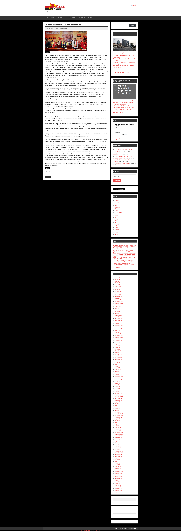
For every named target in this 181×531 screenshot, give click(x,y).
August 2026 (118, 277)
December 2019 (119, 323)
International (118, 214)
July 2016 (117, 383)
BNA (134, 246)
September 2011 (119, 475)
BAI (132, 245)
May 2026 (117, 282)
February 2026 (118, 288)
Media (116, 219)
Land (116, 217)
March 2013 (118, 446)
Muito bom (118, 125)
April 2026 (117, 284)
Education (117, 207)
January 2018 (118, 354)
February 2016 (118, 391)
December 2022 (119, 301)
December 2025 (119, 291)
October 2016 (118, 378)
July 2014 (117, 420)
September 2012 (119, 456)
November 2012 (119, 452)
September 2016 (119, 379)
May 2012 (117, 463)
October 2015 (118, 398)
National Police (122, 262)
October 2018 (118, 339)
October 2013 (118, 435)
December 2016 (119, 374)
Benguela (131, 246)
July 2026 (117, 279)
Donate (90, 18)
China (126, 247)
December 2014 (119, 413)
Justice (116, 215)
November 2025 (119, 293)
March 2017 (118, 369)
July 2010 (117, 480)
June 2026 (117, 281)
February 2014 (118, 429)
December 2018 (119, 335)
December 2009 (119, 488)
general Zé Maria (122, 251)
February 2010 (118, 486)
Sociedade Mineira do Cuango (118, 266)
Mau (116, 130)
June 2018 (117, 345)
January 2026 (118, 289)
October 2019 (118, 327)
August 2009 (118, 492)
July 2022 (117, 308)
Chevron (122, 247)
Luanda (132, 258)
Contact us (60, 18)
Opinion (47, 176)
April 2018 (117, 349)
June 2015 (117, 405)
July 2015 (117, 403)
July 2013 (117, 441)
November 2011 (119, 473)
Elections (117, 208)
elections (115, 250)
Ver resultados (124, 136)
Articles (117, 200)
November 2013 (119, 434)
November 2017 (119, 357)
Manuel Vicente (118, 260)
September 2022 (119, 305)
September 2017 (119, 359)
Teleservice (133, 266)
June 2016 (117, 384)
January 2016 (118, 393)
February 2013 (118, 447)
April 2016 (117, 388)
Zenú (118, 267)
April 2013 (117, 444)
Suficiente (117, 129)
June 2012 (117, 461)
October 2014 (118, 417)
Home (46, 18)
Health (116, 210)
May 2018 (117, 347)
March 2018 (118, 350)
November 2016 (119, 376)
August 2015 (118, 401)
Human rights (118, 212)
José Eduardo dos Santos (124, 255)
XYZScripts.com (97, 530)
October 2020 (118, 318)
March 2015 (118, 408)
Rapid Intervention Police (128, 264)
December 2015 (119, 395)
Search (132, 25)
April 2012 (117, 464)
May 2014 (117, 424)
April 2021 (117, 316)
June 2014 (117, 422)
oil (131, 262)
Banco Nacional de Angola (123, 246)
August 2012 (118, 458)
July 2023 (117, 298)
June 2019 (117, 330)
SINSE (134, 264)
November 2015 (119, 396)
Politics (116, 227)
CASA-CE (118, 247)
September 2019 (119, 328)
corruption (116, 249)
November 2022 (119, 303)
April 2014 (117, 425)
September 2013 (119, 437)
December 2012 (119, 451)
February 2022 (118, 313)
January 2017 (118, 373)
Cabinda (114, 247)
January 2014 (118, 430)
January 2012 (118, 469)
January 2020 (118, 322)
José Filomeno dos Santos (127, 257)
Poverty (117, 229)
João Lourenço (118, 258)
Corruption (117, 202)
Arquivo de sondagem (120, 139)
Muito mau (117, 132)
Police (116, 225)
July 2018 (117, 344)
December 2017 (119, 356)
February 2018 (118, 352)
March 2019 (118, 332)
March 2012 (118, 466)
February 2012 (118, 468)
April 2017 (117, 367)
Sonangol (127, 266)
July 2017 (117, 362)
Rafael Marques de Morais (61, 28)
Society (116, 234)
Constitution (129, 247)
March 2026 (118, 286)
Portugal (134, 262)
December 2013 (119, 432)
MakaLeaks (82, 18)
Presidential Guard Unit (117, 263)
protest (123, 263)
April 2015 (117, 407)
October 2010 (118, 476)
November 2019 (119, 325)
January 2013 (118, 449)
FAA (119, 250)
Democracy (117, 203)
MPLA (126, 260)
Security (117, 232)
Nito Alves (128, 262)
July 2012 (117, 459)
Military (117, 220)
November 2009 (119, 490)
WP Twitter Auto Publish (85, 530)
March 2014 (118, 427)
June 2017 (117, 364)
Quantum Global (127, 263)
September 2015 (119, 400)
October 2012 (118, 454)
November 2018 (119, 337)
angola (115, 245)
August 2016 (118, 381)
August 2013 (118, 439)
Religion (117, 231)
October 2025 (118, 294)
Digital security (71, 18)
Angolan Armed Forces (125, 245)
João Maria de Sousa (127, 258)
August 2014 (118, 418)
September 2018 (119, 340)
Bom (116, 127)
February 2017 (118, 371)
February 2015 (118, 410)
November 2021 (119, 315)
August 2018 (118, 342)
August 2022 (118, 306)
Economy (117, 205)
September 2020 (119, 320)
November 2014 (119, 415)
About (52, 18)
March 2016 (118, 390)
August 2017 (118, 361)
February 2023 (118, 299)
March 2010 (118, 485)
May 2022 (117, 311)
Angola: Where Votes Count (122, 163)
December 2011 (119, 471)
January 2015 (118, 412)
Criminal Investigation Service (125, 249)
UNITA (115, 267)
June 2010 (117, 481)
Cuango (131, 249)
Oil (115, 222)
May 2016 (117, 386)
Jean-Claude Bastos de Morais (125, 253)
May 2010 (117, 483)
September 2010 (119, 478)
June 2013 (117, 442)
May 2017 (117, 366)
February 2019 (118, 333)
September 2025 (119, 296)
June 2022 (117, 310)
